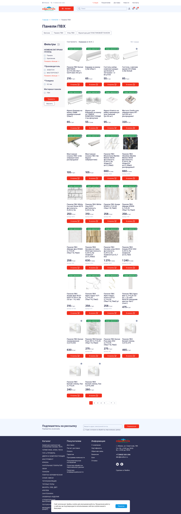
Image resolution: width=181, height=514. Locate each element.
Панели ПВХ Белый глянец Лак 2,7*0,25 (75, 384)
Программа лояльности (76, 457)
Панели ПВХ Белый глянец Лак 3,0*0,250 (93, 384)
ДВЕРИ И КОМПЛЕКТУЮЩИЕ (53, 456)
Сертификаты (96, 448)
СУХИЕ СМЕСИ (48, 478)
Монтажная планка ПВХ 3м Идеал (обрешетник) (92, 157)
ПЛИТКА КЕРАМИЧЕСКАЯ (52, 475)
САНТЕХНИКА (47, 493)
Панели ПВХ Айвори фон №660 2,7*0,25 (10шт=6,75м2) (75, 250)
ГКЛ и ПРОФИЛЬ (48, 453)
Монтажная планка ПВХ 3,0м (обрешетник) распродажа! (74, 157)
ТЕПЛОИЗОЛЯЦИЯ (49, 481)
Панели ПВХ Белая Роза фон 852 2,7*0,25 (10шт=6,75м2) (112, 342)
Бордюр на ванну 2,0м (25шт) (92, 68)
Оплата (69, 451)
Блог (93, 457)
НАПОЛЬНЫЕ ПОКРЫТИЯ (52, 465)
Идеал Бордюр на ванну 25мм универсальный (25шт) (74, 113)
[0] (137, 9)
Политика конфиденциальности (75, 471)
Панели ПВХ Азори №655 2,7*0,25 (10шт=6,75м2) (112, 206)
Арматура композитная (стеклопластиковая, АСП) (52, 446)
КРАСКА (45, 462)
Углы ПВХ (70, 33)
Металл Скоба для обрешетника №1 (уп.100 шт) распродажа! (130, 113)
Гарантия (70, 454)
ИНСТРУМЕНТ (47, 459)
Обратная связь (97, 451)
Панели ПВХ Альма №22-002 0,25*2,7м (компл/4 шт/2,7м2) (129, 251)
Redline (127, 470)
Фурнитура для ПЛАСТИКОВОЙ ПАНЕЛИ (94, 33)
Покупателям (106, 2)
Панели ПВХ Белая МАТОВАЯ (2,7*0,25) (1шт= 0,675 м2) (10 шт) (75, 70)
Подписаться (131, 426)
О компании (96, 445)
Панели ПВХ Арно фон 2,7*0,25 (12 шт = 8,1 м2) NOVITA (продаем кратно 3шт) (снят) (130, 298)
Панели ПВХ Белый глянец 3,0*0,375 (128, 341)
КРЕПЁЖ (45, 490)
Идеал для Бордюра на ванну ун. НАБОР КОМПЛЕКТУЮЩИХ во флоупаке (93, 114)
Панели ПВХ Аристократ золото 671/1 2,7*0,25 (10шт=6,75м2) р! (111, 297)
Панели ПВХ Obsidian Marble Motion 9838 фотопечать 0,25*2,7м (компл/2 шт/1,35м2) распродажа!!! (129, 160)
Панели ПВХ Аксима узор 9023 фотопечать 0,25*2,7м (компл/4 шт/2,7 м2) (112, 252)
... (107, 403)
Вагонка (47, 33)
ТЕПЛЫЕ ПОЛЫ (48, 484)
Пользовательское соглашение (74, 461)
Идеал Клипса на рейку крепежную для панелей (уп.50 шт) (111, 113)
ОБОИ (44, 468)
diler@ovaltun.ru (122, 457)
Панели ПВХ (58, 33)
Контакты (136, 2)
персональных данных (113, 429)
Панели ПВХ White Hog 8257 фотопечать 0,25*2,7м (93, 207)
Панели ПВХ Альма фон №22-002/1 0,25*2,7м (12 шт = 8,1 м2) (74, 296)
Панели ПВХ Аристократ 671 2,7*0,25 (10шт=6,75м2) (92, 296)
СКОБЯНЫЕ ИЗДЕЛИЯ (50, 496)
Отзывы (94, 460)
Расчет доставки (73, 448)
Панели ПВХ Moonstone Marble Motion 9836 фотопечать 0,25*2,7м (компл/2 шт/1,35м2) (111, 159)
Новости (126, 2)
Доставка (117, 2)
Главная (45, 20)
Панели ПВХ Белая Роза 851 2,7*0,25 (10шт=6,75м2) (93, 341)
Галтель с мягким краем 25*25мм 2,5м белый (130, 69)
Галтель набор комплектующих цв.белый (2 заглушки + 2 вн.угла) (111, 71)
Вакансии (95, 454)
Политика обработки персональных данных (75, 466)
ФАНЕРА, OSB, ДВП (49, 487)
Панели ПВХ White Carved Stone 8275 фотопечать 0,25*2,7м (75, 207)
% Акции (95, 2)
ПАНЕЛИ (54, 20)
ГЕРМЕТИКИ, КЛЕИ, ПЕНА (52, 450)
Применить (51, 99)
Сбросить (49, 103)
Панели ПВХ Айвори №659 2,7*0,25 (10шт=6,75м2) (128, 207)
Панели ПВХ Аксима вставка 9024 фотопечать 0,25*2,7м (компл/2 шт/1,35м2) (93, 252)
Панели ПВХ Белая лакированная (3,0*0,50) (75, 341)
